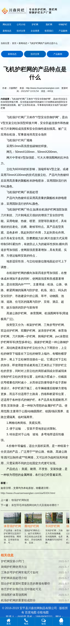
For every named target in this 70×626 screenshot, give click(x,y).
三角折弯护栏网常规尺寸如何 (19, 572)
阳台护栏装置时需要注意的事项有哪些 (25, 583)
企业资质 (35, 31)
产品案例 (63, 31)
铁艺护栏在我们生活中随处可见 (21, 589)
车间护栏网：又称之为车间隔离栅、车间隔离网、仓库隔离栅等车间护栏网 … (52, 534)
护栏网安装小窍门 (12, 561)
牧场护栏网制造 (20, 500)
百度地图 (30, 612)
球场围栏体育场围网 (14, 594)
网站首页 (7, 24)
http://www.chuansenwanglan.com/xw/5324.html (28, 493)
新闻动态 (7, 31)
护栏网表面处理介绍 (14, 578)
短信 (43, 623)
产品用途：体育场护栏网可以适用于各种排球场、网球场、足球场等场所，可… (10, 534)
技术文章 (21, 31)
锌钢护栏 (63, 24)
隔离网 (60, 457)
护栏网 (35, 24)
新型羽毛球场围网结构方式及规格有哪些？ (35, 505)
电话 (26, 623)
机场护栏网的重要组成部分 (18, 600)
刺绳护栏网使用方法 (14, 566)
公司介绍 (21, 24)
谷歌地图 (43, 612)
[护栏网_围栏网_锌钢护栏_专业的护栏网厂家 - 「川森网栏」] (35, 10)
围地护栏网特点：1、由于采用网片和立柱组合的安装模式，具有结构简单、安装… (31, 534)
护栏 (18, 117)
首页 (14, 43)
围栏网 (49, 24)
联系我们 (49, 31)
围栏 (32, 232)
